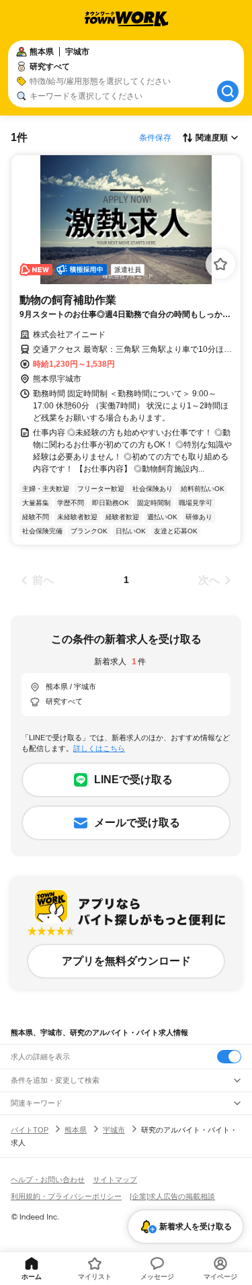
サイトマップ (115, 1180)
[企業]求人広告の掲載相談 (172, 1196)
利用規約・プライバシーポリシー (66, 1196)
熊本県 (76, 1130)
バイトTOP (29, 1130)
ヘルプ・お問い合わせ (48, 1180)
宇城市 (114, 1130)
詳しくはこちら (99, 748)
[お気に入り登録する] (220, 264)
